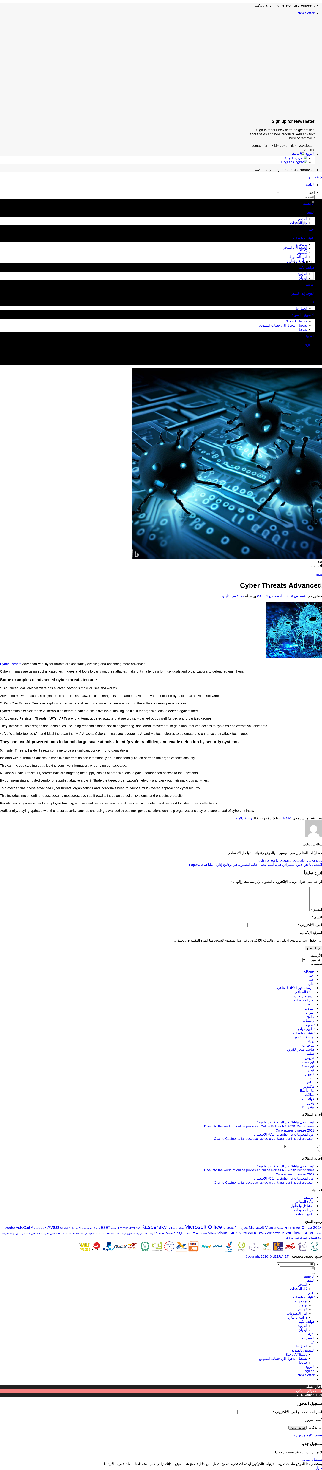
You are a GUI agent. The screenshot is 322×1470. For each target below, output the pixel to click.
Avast (53, 1227)
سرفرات (308, 1045)
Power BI (170, 1233)
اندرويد (310, 1008)
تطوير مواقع (306, 1029)
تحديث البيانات (62, 1233)
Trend (196, 1233)
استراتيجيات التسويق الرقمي (132, 1233)
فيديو (311, 1070)
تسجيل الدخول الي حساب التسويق (283, 325)
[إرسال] (320, 1155)
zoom (319, 1233)
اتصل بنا (301, 308)
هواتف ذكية (307, 1099)
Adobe (10, 1228)
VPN (244, 1233)
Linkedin (173, 1227)
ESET (105, 1227)
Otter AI (160, 1233)
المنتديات (308, 293)
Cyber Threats (10, 664)
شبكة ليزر (315, 177)
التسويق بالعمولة (303, 315)
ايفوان (310, 1012)
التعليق (316, 909)
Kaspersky (154, 1227)
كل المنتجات (298, 1289)
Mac (181, 1227)
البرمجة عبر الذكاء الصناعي (296, 988)
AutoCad (23, 1227)
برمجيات (301, 244)
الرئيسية (309, 203)
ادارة (311, 984)
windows (257, 1232)
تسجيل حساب (312, 1460)
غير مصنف (307, 1062)
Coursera (87, 1227)
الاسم (317, 917)
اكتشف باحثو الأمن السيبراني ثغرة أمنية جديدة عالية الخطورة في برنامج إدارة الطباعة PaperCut (255, 865)
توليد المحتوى (301, 1238)
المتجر (310, 212)
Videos (212, 1233)
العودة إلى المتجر (295, 247)
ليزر (312, 1078)
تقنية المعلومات (304, 238)
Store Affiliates (296, 321)
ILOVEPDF (123, 1228)
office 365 (294, 1227)
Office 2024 (312, 1227)
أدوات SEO (150, 1233)
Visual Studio (229, 1233)
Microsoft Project (235, 1228)
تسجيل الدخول (297, 1427)
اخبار (311, 229)
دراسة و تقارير (297, 261)
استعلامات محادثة (112, 1233)
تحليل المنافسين (29, 1233)
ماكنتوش (308, 1086)
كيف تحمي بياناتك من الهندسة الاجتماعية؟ (286, 1122)
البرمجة (309, 1198)
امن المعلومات (297, 257)
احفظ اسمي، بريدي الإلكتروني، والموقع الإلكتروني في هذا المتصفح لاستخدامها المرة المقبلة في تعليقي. (245, 940)
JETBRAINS (134, 1228)
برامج (303, 249)
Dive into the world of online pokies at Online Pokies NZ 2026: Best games (259, 1126)
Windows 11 (276, 1233)
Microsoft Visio (261, 1227)
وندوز (311, 1103)
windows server (301, 1232)
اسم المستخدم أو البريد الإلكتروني (297, 1412)
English (287, 162)
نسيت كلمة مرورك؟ (308, 1435)
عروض (310, 1058)
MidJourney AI (280, 1228)
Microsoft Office (203, 1227)
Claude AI (76, 1228)
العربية (309, 154)
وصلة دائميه (244, 818)
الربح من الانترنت (303, 996)
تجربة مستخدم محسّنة (78, 1233)
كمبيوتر (302, 253)
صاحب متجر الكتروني (300, 1049)
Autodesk (38, 1227)
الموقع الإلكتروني (310, 932)
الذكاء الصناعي (304, 992)
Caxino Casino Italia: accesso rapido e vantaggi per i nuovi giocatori (264, 1138)
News (319, 575)
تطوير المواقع (305, 1214)
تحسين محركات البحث (46, 1233)
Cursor (97, 1228)
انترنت (310, 284)
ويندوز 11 (308, 1107)
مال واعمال (307, 1090)
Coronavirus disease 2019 (295, 1130)
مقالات (310, 1095)
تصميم (310, 1025)
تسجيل (302, 329)
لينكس (310, 1082)
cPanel (309, 971)
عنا (313, 302)
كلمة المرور (312, 1420)
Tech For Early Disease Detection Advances (289, 860)
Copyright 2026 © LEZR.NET (267, 1256)
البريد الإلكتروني (310, 925)
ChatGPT (65, 1227)
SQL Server (184, 1233)
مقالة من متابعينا (232, 596)
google (114, 1228)
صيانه (311, 1053)
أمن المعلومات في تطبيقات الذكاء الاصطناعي (283, 1134)
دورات (310, 1041)
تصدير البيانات (15, 1233)
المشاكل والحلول (303, 1206)
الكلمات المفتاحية (96, 1233)
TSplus (204, 1233)
